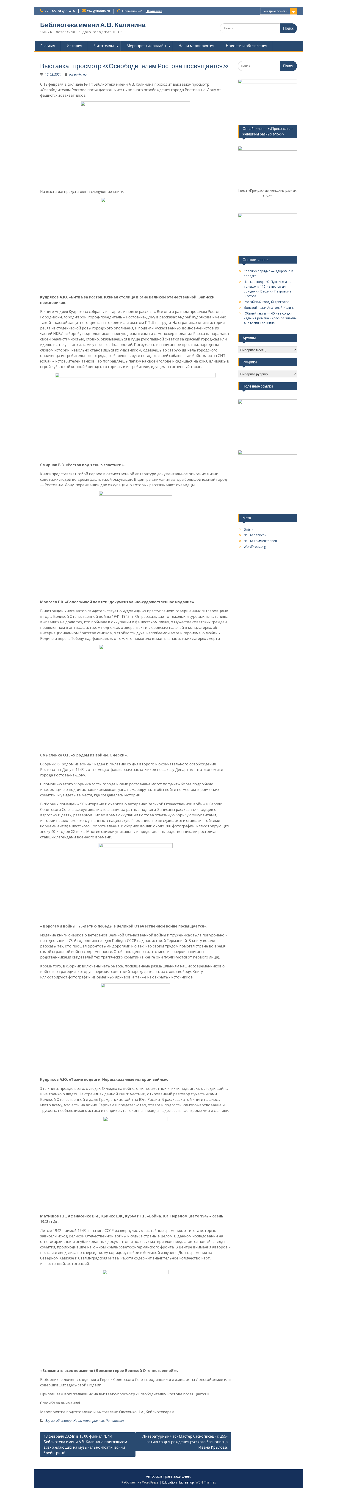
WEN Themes (206, 1482)
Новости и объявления (246, 45)
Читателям (104, 45)
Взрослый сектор (58, 1420)
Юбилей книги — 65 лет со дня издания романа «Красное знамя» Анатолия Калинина (270, 318)
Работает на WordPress (139, 1482)
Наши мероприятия (196, 45)
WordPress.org (255, 546)
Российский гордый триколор (267, 302)
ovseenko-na (78, 74)
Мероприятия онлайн (146, 45)
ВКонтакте (154, 11)
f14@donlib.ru (98, 11)
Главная (47, 45)
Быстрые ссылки (275, 11)
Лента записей (255, 535)
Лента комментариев (260, 541)
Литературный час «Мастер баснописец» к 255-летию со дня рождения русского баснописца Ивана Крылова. (185, 1442)
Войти (249, 529)
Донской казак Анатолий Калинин (270, 307)
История (74, 45)
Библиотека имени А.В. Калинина (93, 25)
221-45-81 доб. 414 (59, 11)
